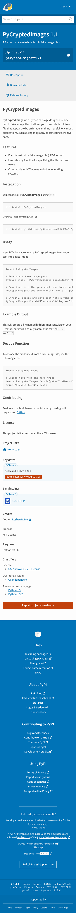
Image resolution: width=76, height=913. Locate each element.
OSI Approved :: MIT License (24, 569)
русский (25, 890)
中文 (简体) (52, 887)
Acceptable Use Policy (36, 791)
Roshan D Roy (20, 519)
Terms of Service (36, 772)
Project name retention (36, 668)
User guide (36, 663)
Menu (64, 6)
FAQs (38, 673)
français (37, 884)
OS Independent (17, 580)
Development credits (36, 752)
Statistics (38, 703)
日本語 (47, 884)
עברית (35, 890)
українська (15, 887)
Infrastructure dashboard (36, 698)
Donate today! (38, 827)
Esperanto (46, 890)
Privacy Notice (36, 786)
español (26, 884)
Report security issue (38, 777)
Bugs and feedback (38, 733)
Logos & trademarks (38, 707)
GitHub (21, 412)
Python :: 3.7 (15, 594)
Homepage (13, 449)
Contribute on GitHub (36, 738)
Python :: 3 (14, 590)
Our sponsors (38, 712)
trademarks (23, 837)
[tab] (38, 75)
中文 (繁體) (66, 887)
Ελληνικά (28, 887)
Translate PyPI (36, 742)
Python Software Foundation (52, 837)
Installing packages (36, 654)
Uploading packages (37, 658)
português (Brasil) (62, 884)
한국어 (57, 890)
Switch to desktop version (38, 864)
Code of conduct (36, 782)
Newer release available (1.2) (23, 476)
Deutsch (40, 887)
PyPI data (10, 465)
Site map (38, 847)
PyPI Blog (36, 693)
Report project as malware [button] (38, 605)
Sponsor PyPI (38, 747)
